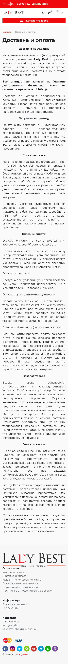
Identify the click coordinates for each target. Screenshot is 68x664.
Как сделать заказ (14, 572)
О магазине (10, 568)
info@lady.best (11, 625)
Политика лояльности (16, 604)
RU (12, 4)
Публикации (10, 607)
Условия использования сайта (21, 579)
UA (8, 4)
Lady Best (22, 654)
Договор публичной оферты (20, 587)
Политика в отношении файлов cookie (27, 590)
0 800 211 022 (23, 4)
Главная (6, 32)
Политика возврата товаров (20, 583)
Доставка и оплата (14, 575)
